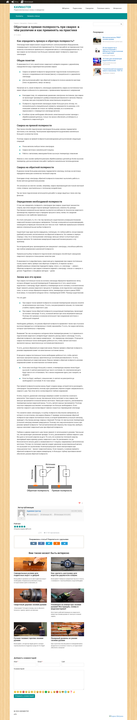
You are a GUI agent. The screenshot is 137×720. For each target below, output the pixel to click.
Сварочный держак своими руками (30, 604)
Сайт (63, 662)
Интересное (117, 8)
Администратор (34, 511)
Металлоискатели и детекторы (112, 41)
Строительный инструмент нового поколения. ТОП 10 (113, 70)
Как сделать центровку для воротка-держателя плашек (64, 574)
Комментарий (19, 669)
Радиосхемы (77, 8)
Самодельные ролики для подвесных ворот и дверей (26, 574)
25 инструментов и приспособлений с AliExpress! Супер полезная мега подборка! (113, 50)
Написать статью (33, 16)
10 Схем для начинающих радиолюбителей (112, 59)
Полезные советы (103, 8)
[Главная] (7, 2)
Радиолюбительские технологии (109, 63)
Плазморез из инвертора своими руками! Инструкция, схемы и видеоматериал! (66, 606)
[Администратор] (21, 513)
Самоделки (89, 8)
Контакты (19, 16)
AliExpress (65, 8)
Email (40, 662)
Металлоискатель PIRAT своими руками (112, 38)
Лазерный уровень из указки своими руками (64, 639)
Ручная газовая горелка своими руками (28, 639)
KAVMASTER (22, 7)
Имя (16, 662)
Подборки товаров (109, 55)
